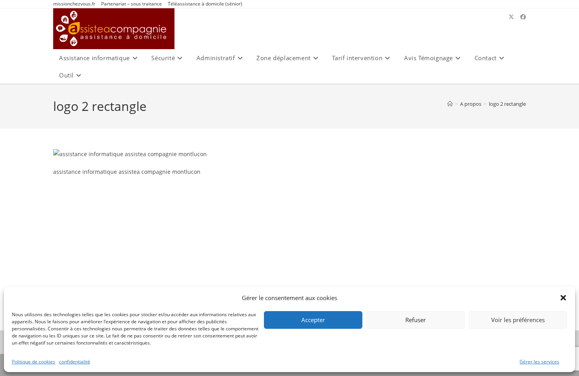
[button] (563, 298)
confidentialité (74, 361)
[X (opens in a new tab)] (511, 17)
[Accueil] (450, 103)
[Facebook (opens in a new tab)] (523, 17)
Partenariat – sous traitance (131, 4)
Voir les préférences (518, 320)
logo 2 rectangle (507, 103)
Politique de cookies (33, 361)
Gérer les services (539, 361)
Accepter (313, 320)
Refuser (415, 320)
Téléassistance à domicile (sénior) (205, 4)
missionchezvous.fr (74, 4)
